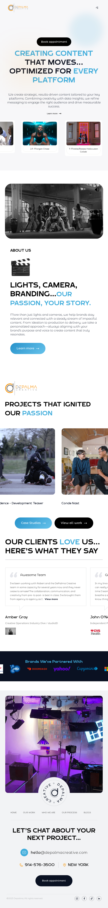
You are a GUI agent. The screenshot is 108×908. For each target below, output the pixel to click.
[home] (18, 7)
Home (14, 813)
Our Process (69, 813)
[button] (97, 8)
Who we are (48, 813)
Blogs (87, 813)
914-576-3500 (40, 865)
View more (51, 599)
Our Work (29, 813)
